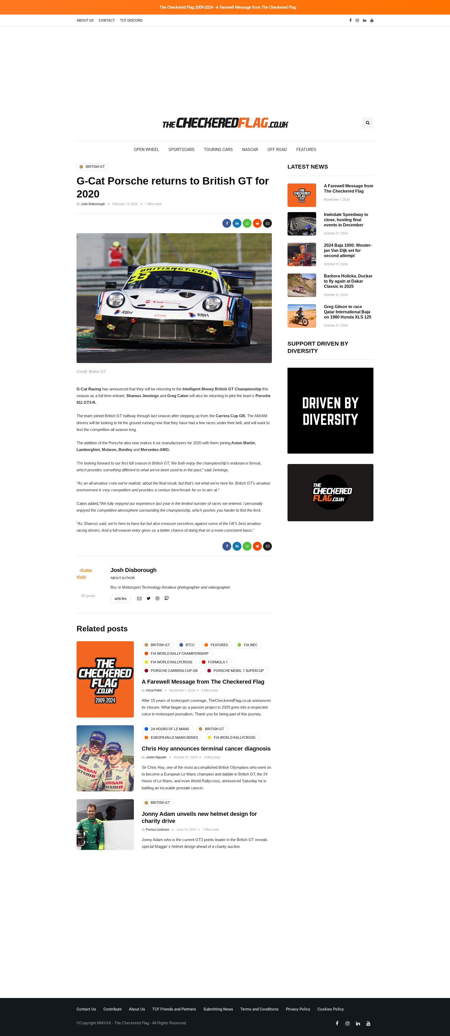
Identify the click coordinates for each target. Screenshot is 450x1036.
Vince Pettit (154, 690)
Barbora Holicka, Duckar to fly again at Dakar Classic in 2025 (348, 281)
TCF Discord (131, 20)
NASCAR (250, 149)
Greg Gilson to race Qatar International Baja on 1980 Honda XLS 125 (347, 311)
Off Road (277, 149)
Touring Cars (218, 149)
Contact (107, 20)
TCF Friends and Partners (174, 1009)
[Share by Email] (267, 223)
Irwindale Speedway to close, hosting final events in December (346, 219)
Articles (121, 598)
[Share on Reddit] (257, 223)
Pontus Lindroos (157, 829)
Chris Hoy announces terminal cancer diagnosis (206, 748)
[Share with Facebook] (226, 223)
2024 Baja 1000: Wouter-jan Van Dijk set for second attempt (348, 250)
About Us (85, 20)
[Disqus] (174, 925)
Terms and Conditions (259, 1009)
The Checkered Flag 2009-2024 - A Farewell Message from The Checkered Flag (228, 7)
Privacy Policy (298, 1009)
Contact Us (86, 1009)
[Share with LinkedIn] (237, 223)
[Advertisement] (225, 65)
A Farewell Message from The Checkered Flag (203, 681)
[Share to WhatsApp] (247, 223)
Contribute (112, 1009)
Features (306, 149)
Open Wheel (146, 149)
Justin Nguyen (156, 757)
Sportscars (181, 149)
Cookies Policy (330, 1009)
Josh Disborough (93, 204)
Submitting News (218, 1009)
